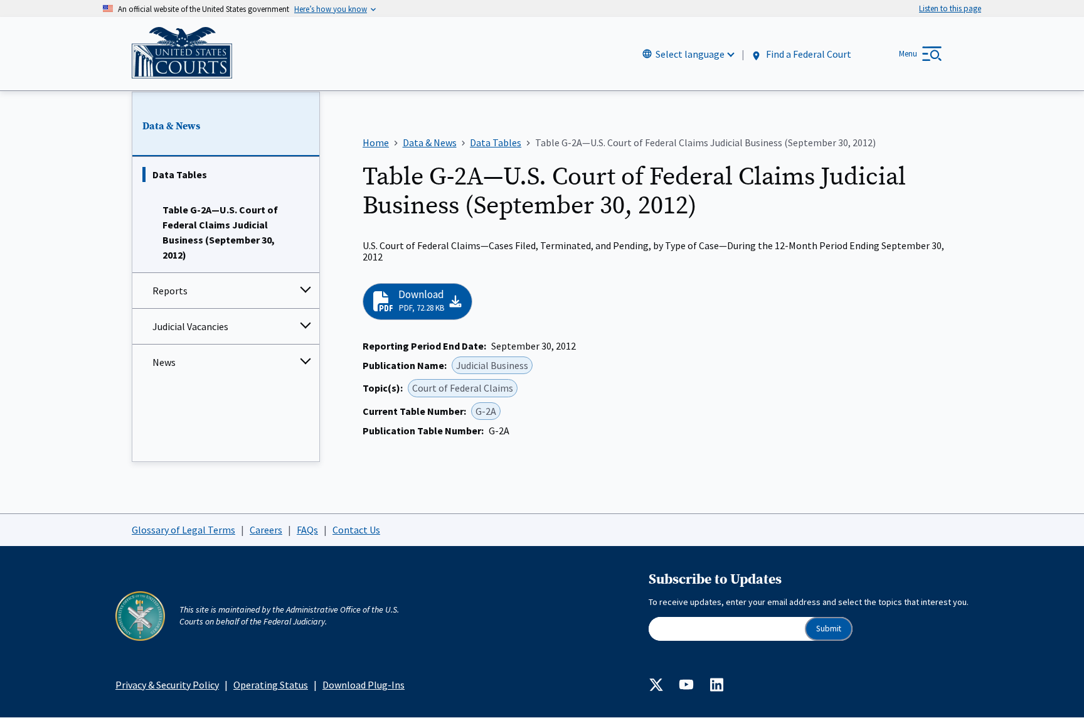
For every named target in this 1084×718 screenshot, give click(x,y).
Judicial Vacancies (190, 326)
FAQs (307, 529)
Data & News (171, 126)
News (164, 362)
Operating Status (270, 684)
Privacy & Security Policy (167, 684)
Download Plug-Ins (363, 684)
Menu (908, 53)
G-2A (486, 411)
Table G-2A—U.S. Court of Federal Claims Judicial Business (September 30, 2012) (220, 232)
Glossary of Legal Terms (183, 529)
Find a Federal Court (807, 54)
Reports (170, 290)
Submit (828, 628)
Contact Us (356, 529)
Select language (690, 54)
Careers (266, 529)
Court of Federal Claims (462, 388)
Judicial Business (492, 365)
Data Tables (179, 174)
